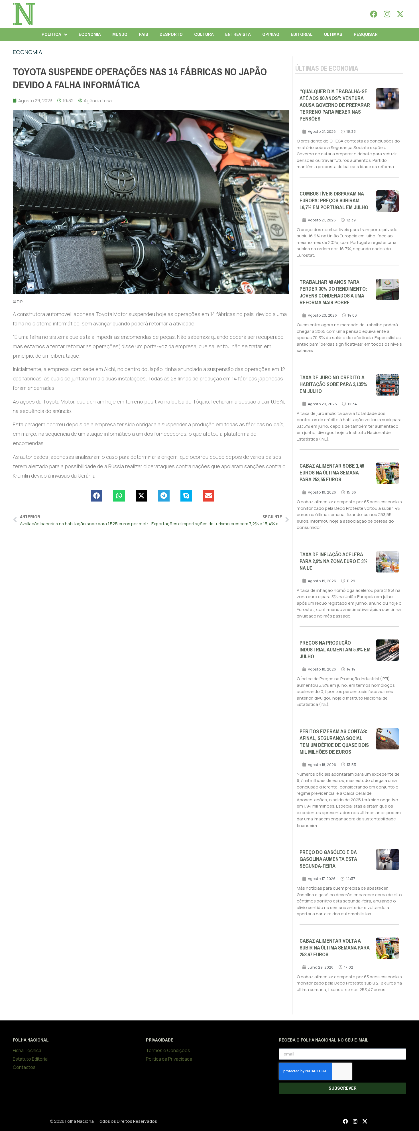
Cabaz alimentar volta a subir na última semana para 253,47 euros (334, 947)
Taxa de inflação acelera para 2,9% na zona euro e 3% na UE (333, 561)
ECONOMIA (90, 34)
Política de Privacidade (169, 1059)
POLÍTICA (51, 34)
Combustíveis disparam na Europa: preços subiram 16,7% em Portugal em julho (334, 200)
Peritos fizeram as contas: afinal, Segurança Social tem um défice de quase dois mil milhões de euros (334, 742)
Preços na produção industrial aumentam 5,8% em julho (335, 649)
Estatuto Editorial (30, 1059)
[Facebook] (374, 14)
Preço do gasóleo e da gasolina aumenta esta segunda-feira (328, 859)
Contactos (24, 1067)
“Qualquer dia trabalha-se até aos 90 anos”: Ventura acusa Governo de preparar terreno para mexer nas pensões (335, 105)
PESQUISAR (366, 34)
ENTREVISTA (238, 34)
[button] (97, 496)
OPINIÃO (270, 34)
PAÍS (143, 34)
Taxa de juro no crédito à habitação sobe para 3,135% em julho (333, 384)
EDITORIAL (302, 34)
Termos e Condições (168, 1050)
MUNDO (119, 34)
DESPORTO (171, 34)
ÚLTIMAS (333, 34)
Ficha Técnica (27, 1050)
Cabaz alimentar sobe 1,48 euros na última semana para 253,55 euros (332, 472)
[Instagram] (387, 14)
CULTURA (204, 34)
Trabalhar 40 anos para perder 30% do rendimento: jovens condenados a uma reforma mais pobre (333, 292)
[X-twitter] (400, 14)
